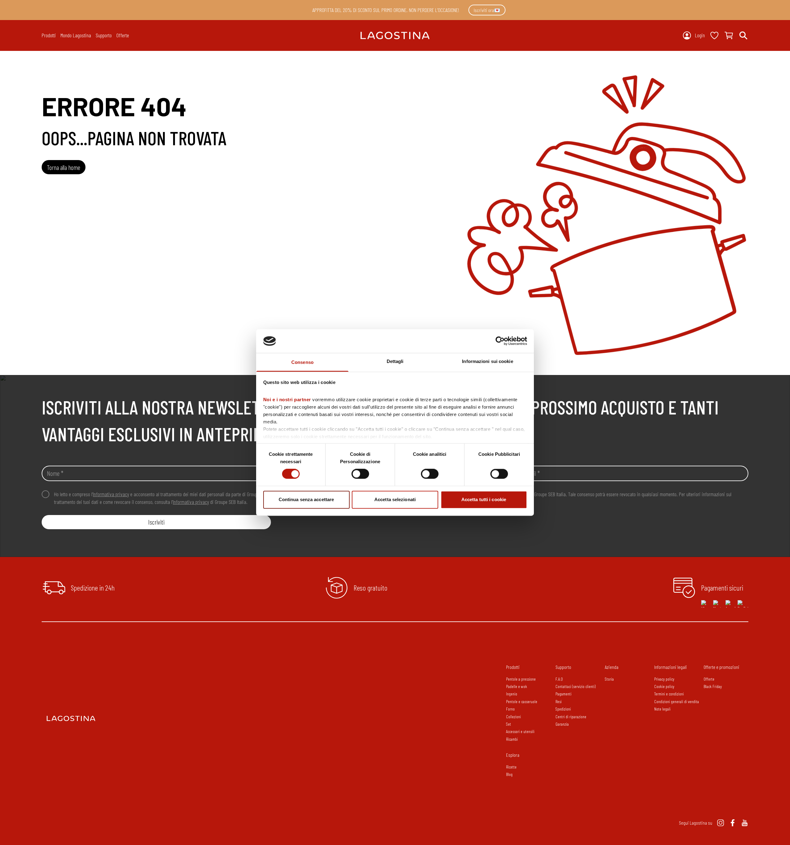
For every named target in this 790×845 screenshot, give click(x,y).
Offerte (122, 35)
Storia (609, 679)
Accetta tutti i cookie (483, 499)
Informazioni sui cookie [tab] (487, 361)
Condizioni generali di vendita (676, 701)
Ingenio (511, 693)
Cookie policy (664, 686)
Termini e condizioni (669, 693)
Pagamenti (563, 693)
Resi (558, 701)
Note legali (662, 708)
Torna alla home (63, 167)
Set (508, 724)
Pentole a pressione (521, 679)
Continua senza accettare (306, 499)
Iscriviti (156, 522)
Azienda (611, 667)
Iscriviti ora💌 (487, 10)
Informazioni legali (670, 667)
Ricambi (512, 739)
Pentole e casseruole (521, 701)
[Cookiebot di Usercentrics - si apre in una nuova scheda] (500, 341)
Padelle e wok (516, 686)
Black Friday (713, 686)
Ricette (511, 766)
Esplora (512, 755)
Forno (510, 708)
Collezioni (513, 716)
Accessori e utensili (520, 731)
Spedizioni (563, 708)
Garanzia (562, 724)
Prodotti (513, 667)
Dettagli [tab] (395, 361)
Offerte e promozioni (721, 667)
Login (700, 35)
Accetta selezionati (395, 499)
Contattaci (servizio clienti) (575, 686)
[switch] (360, 474)
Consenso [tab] (302, 362)
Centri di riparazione (570, 716)
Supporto (563, 667)
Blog (509, 774)
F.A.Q (559, 679)
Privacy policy (664, 679)
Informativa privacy (111, 494)
